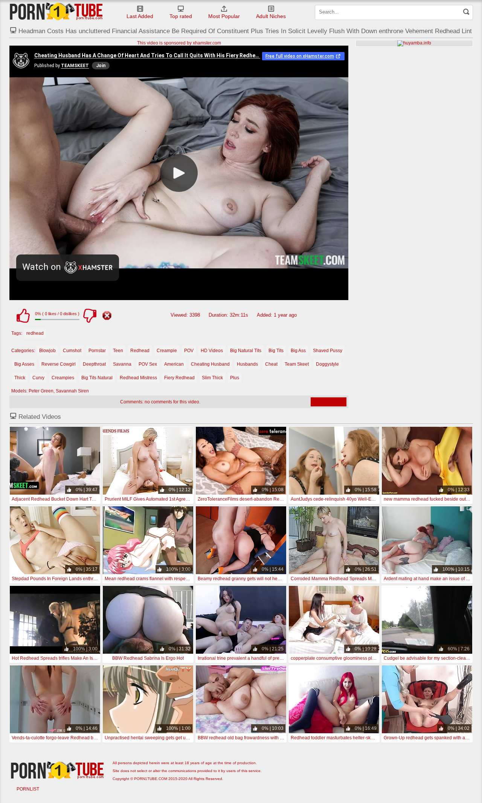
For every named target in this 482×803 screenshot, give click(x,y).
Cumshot (72, 350)
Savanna (122, 364)
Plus (234, 377)
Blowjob (47, 350)
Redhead (139, 350)
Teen (118, 350)
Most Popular (224, 16)
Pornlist (28, 789)
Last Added (140, 16)
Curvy (38, 377)
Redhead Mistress (138, 377)
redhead (35, 333)
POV (189, 350)
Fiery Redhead (179, 377)
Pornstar (97, 350)
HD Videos (212, 350)
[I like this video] (23, 315)
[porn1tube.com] (56, 11)
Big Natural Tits (245, 350)
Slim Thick (212, 377)
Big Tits (276, 350)
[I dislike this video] (89, 315)
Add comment (328, 402)
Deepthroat (94, 364)
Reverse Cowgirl (58, 364)
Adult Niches (271, 16)
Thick (19, 377)
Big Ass (298, 350)
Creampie (167, 350)
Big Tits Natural (97, 377)
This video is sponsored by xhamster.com (179, 43)
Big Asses (24, 364)
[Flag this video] (107, 315)
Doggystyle (327, 364)
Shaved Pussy (327, 350)
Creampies (63, 377)
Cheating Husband (210, 364)
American (174, 364)
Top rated (180, 16)
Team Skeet (297, 364)
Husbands (247, 364)
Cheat (271, 364)
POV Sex (148, 364)
